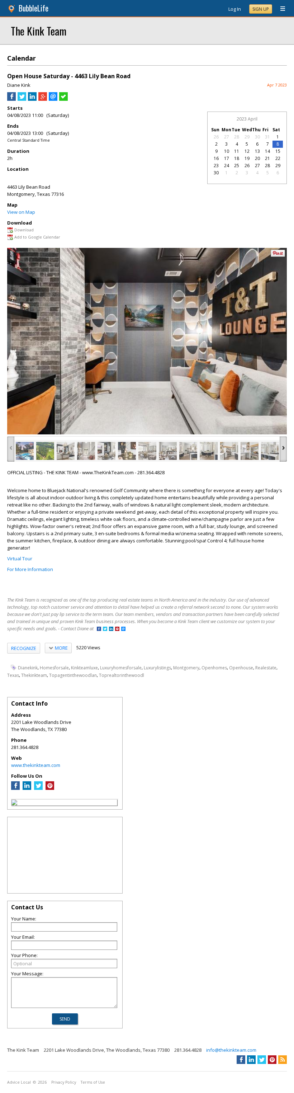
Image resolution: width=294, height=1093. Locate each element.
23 (216, 165)
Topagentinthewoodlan (73, 675)
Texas (13, 675)
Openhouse (241, 668)
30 (257, 137)
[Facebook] (15, 788)
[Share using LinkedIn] (32, 99)
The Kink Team (38, 30)
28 (236, 137)
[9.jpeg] (188, 451)
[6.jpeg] (127, 451)
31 (267, 137)
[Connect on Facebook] (99, 629)
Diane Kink (18, 85)
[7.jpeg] (147, 451)
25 (236, 165)
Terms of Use (93, 1082)
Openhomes (214, 668)
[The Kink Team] (14, 803)
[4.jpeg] (86, 451)
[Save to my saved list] (63, 99)
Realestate (265, 668)
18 (236, 158)
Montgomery (186, 668)
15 (277, 151)
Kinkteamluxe (84, 668)
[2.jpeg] (45, 451)
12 (247, 151)
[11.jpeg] (229, 451)
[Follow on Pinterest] (117, 629)
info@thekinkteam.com (231, 1050)
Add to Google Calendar (37, 237)
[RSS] (282, 1059)
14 (267, 151)
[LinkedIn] (27, 788)
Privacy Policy (63, 1082)
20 (257, 158)
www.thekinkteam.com (35, 765)
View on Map (21, 212)
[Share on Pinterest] (278, 255)
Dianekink (28, 668)
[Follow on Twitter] (105, 629)
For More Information (30, 569)
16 (216, 158)
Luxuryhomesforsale (121, 668)
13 (257, 151)
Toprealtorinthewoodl (121, 675)
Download (24, 229)
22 (277, 158)
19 (247, 158)
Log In (234, 9)
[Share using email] (53, 99)
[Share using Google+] (42, 99)
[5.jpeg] (106, 451)
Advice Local (19, 1082)
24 (226, 165)
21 (267, 158)
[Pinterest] (50, 788)
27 (226, 137)
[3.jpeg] (65, 451)
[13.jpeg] (270, 451)
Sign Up (260, 9)
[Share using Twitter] (22, 99)
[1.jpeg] (24, 451)
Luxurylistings (157, 668)
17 (226, 158)
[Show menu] (280, 9)
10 (226, 151)
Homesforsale (54, 668)
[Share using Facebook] (11, 99)
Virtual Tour (19, 558)
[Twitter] (38, 788)
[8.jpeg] (167, 451)
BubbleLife (33, 8)
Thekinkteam (34, 675)
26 (216, 137)
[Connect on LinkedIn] (111, 629)
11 (236, 151)
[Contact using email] (123, 629)
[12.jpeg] (249, 451)
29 (247, 137)
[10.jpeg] (208, 451)
